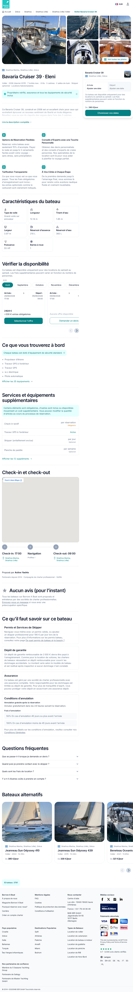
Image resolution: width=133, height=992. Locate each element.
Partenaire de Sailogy (11, 974)
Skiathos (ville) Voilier (61, 12)
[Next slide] (128, 870)
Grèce (17, 12)
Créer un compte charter (12, 915)
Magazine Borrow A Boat (12, 902)
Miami (37, 948)
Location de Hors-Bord (77, 957)
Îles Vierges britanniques (12, 952)
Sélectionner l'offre (23, 321)
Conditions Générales (14, 732)
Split (37, 932)
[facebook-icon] (102, 899)
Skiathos (28, 12)
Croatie (5, 932)
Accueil (8, 12)
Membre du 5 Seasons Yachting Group (15, 968)
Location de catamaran (77, 936)
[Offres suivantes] (76, 330)
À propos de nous (9, 898)
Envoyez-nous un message (15, 602)
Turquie (5, 948)
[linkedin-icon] (121, 899)
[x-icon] (109, 899)
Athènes (38, 936)
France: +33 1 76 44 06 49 (79, 909)
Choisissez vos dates (108, 113)
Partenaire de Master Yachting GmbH (15, 979)
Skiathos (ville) (42, 12)
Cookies (38, 902)
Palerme (38, 940)
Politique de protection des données (50, 907)
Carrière (5, 911)
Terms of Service (120, 942)
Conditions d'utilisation (44, 911)
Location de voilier (75, 932)
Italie (4, 940)
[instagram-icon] (115, 899)
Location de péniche (76, 948)
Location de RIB (74, 952)
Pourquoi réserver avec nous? (14, 907)
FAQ (36, 898)
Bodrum (38, 952)
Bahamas (6, 944)
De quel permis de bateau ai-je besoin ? (45, 640)
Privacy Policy (105, 942)
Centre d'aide (73, 898)
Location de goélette (76, 944)
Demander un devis (69, 320)
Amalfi (37, 944)
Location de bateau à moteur (80, 940)
